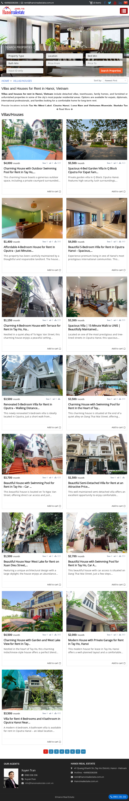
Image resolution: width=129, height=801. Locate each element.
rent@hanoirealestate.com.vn (39, 2)
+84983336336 (11, 2)
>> (83, 751)
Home (5, 80)
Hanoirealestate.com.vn (86, 781)
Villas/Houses (22, 80)
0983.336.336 (119, 797)
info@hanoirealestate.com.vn (39, 783)
